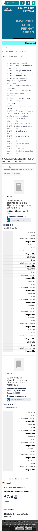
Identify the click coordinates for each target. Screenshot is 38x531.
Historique (22, 3)
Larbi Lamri (11, 211)
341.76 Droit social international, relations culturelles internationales (20, 151)
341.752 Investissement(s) (19, 136)
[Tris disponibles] (10, 166)
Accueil (8, 483)
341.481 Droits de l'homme (19, 98)
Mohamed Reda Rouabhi (16, 388)
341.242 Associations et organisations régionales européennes (17, 80)
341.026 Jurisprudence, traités (20, 71)
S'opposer (19, 529)
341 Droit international (18, 63)
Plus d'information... (18, 217)
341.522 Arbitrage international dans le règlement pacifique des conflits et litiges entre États (20, 113)
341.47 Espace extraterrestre (20, 91)
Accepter (28, 529)
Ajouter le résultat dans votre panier (18, 169)
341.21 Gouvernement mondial (21, 73)
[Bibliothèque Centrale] (7, 9)
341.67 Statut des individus (19, 123)
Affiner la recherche (12, 174)
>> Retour (6, 47)
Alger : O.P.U (22, 211)
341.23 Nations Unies (17, 76)
